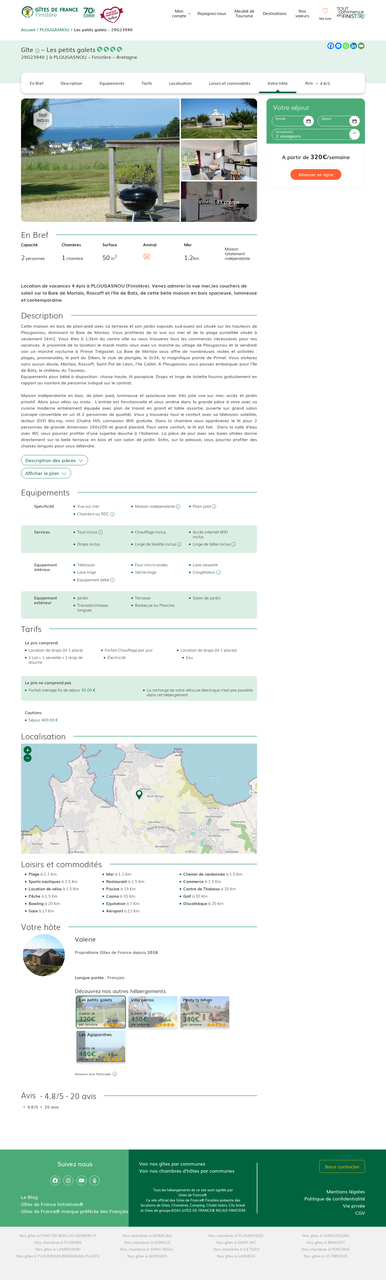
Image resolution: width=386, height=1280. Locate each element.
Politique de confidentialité (334, 1198)
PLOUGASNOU (54, 29)
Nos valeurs (302, 13)
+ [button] (27, 750)
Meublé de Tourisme (244, 13)
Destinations (274, 13)
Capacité (29, 244)
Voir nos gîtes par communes (172, 1163)
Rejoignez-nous (211, 13)
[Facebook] (330, 46)
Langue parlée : (91, 977)
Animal (150, 244)
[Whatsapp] (346, 46)
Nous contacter (342, 1166)
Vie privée (354, 1205)
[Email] (361, 46)
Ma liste (325, 18)
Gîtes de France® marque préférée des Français (74, 1211)
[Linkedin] (353, 46)
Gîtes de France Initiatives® (52, 1203)
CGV (360, 1212)
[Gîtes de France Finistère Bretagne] (59, 12)
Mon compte (179, 13)
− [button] (27, 758)
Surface (109, 244)
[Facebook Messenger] (338, 46)
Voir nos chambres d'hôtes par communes (186, 1170)
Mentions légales (345, 1191)
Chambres (71, 244)
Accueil (28, 29)
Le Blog (29, 1196)
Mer (188, 244)
